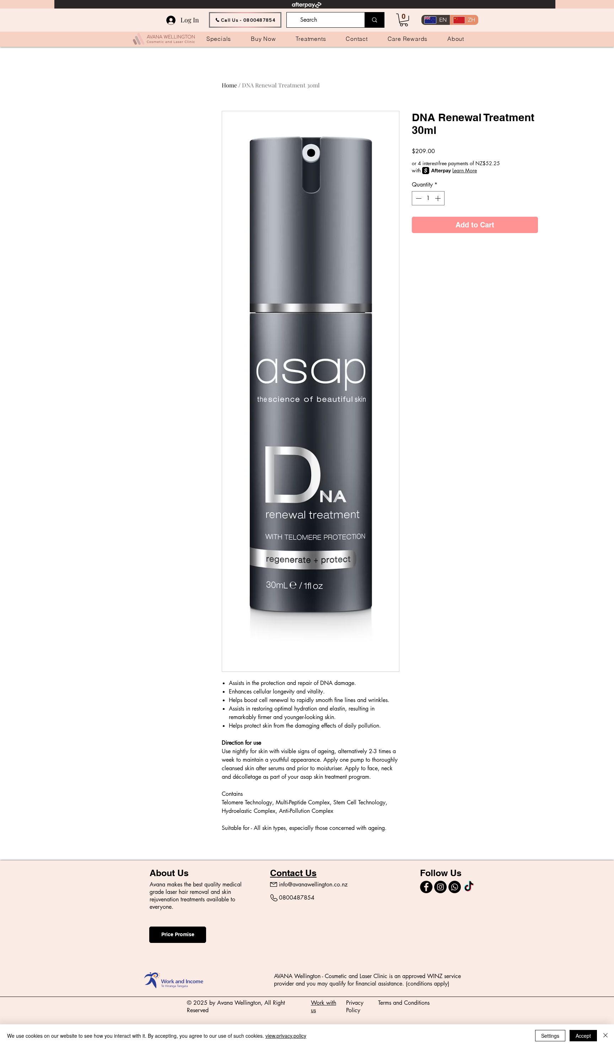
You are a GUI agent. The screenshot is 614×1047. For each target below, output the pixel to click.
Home (229, 85)
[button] (403, 20)
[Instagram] (440, 887)
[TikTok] (469, 887)
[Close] (605, 1035)
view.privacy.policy (285, 1035)
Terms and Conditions (404, 1002)
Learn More (464, 170)
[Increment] (438, 198)
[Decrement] (418, 198)
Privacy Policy (354, 1006)
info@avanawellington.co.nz (313, 884)
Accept (583, 1035)
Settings (550, 1035)
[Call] (454, 887)
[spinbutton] (428, 198)
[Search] (374, 19)
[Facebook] (426, 887)
